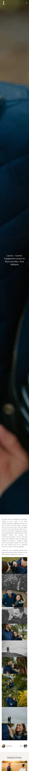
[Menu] (26, 2)
